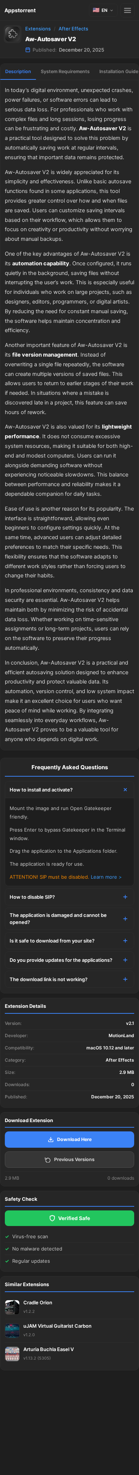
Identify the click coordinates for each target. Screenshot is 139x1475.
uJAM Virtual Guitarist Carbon (57, 1326)
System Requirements (65, 71)
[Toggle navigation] (127, 10)
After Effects (73, 29)
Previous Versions (74, 1159)
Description (18, 71)
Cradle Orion (37, 1302)
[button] (103, 10)
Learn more (104, 877)
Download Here (74, 1139)
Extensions (38, 29)
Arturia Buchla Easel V (48, 1349)
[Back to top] (101, 1458)
